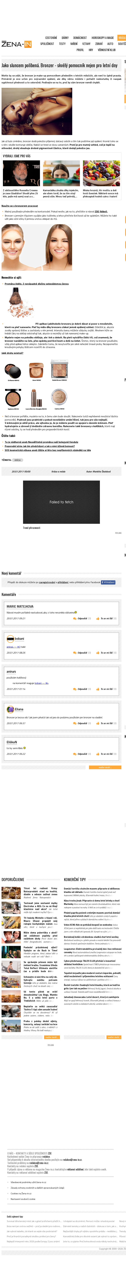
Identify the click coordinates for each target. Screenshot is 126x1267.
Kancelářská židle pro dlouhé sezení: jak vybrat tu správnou (90, 1236)
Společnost (47, 44)
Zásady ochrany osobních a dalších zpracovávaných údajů (37, 1187)
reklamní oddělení (75, 1169)
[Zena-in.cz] (18, 44)
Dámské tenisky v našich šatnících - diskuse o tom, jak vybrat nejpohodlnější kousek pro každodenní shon (90, 1226)
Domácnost (80, 38)
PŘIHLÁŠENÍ (63, 582)
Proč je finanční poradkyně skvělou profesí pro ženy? (31, 1236)
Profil (80, 50)
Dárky (65, 38)
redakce (46, 1156)
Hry (91, 50)
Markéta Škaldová (101, 471)
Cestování (51, 38)
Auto (110, 44)
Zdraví (98, 44)
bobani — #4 (41, 683)
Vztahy (86, 44)
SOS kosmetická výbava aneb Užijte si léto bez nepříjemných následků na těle (48, 450)
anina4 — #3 (13, 647)
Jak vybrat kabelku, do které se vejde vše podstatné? (32, 1231)
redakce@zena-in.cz (72, 1160)
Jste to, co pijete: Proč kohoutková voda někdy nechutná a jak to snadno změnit (90, 1241)
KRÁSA (18, 460)
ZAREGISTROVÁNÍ (47, 582)
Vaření (73, 44)
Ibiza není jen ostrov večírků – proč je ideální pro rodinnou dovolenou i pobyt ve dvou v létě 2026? (34, 1226)
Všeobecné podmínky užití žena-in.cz (28, 1182)
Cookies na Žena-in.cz (21, 1193)
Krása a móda (58, 471)
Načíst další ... (105, 767)
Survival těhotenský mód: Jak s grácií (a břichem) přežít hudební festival (34, 1221)
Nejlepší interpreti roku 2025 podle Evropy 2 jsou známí (33, 1241)
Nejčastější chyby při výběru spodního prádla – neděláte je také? (90, 1231)
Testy (62, 44)
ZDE (49, 1153)
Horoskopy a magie (103, 38)
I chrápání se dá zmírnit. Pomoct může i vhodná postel (88, 1221)
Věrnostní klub (107, 50)
